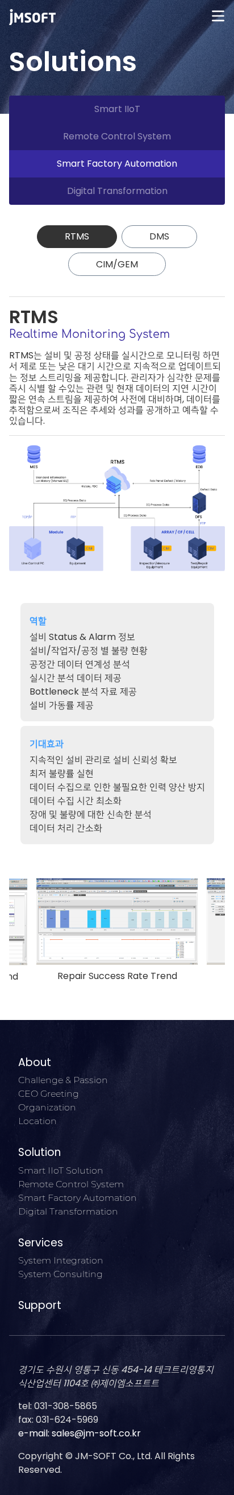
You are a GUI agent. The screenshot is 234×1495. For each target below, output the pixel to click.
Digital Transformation (117, 190)
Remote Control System (117, 136)
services (40, 1242)
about (34, 1062)
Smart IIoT (117, 108)
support (39, 1305)
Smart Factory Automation (117, 163)
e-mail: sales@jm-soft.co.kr (79, 1433)
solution (39, 1152)
